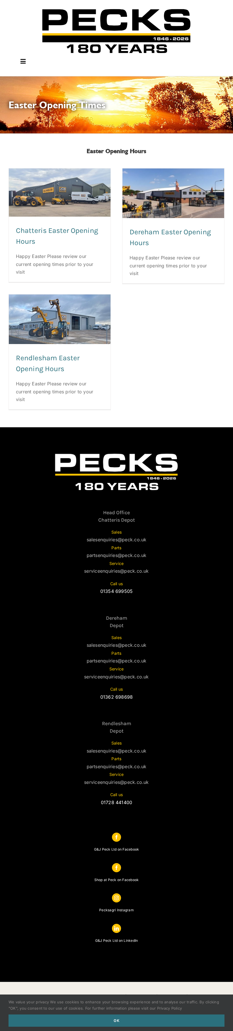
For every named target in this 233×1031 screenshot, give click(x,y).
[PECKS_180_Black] (116, 8)
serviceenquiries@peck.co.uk (116, 571)
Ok (117, 1020)
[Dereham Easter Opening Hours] (173, 193)
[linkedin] (116, 928)
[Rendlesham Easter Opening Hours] (60, 319)
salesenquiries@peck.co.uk (117, 539)
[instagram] (116, 897)
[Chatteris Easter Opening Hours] (60, 192)
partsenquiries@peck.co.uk (117, 555)
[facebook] (116, 837)
